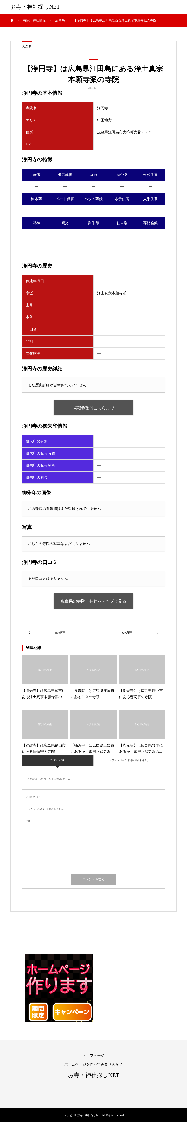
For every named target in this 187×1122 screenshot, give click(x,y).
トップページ (93, 1055)
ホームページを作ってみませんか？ (93, 1064)
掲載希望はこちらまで (93, 408)
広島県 (27, 46)
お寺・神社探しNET (35, 7)
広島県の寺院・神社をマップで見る (93, 601)
